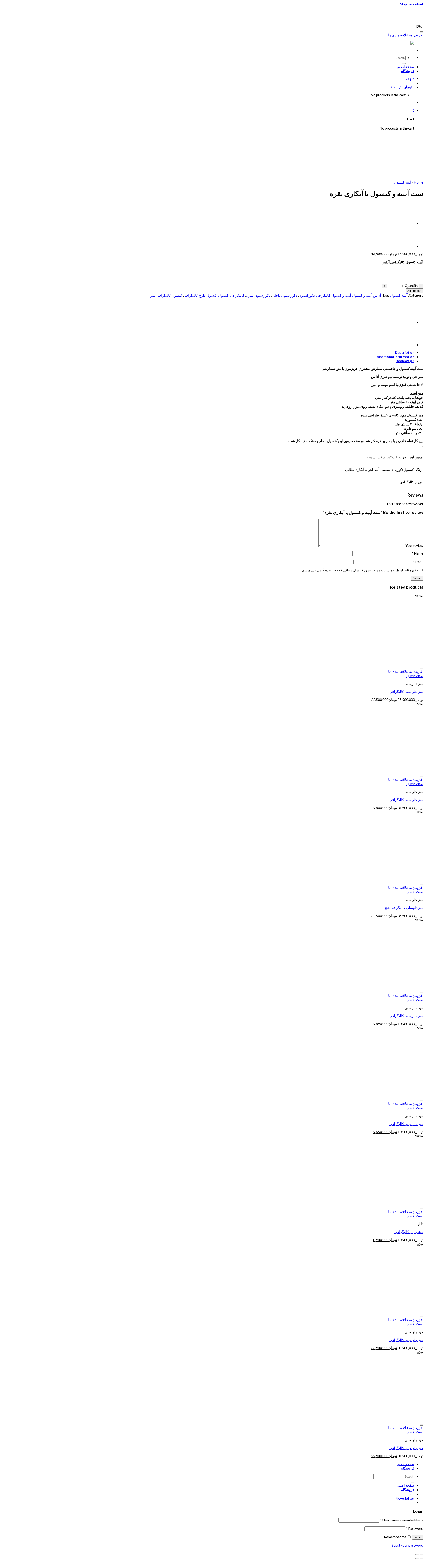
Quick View (414, 676)
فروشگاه (407, 1468)
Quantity (411, 285)
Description (404, 352)
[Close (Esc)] (421, 1554)
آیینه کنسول (402, 182)
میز (152, 295)
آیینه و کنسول (362, 295)
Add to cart (414, 290)
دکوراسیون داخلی (284, 295)
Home (418, 182)
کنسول (223, 295)
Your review (413, 545)
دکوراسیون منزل (258, 295)
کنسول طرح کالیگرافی (200, 295)
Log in (417, 1537)
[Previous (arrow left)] (421, 1558)
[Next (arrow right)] (417, 1558)
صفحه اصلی (405, 1464)
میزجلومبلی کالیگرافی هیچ (404, 907)
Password (414, 1528)
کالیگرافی (237, 295)
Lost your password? (407, 1545)
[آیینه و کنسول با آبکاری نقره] (403, 246)
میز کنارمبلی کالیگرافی (406, 1016)
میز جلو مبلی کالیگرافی (406, 691)
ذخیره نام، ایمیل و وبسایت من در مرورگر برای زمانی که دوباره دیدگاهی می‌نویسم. (359, 570)
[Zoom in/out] (417, 1554)
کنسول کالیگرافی (169, 295)
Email (418, 561)
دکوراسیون (307, 295)
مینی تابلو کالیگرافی (408, 1232)
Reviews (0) (405, 361)
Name (417, 553)
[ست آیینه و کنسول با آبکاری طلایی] (403, 223)
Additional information (395, 356)
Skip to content (411, 4)
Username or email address (401, 1520)
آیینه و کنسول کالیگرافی (333, 295)
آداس (377, 295)
